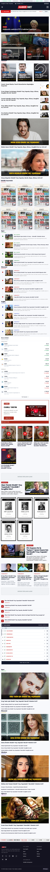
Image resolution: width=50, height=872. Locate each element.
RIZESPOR (8, 659)
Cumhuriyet (5, 482)
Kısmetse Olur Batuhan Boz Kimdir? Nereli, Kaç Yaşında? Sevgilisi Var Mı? (18, 833)
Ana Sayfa (25, 849)
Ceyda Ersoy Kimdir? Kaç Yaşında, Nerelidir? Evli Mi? (18, 605)
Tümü (46, 11)
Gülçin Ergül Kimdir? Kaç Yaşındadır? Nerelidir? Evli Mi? (14, 745)
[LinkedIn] (2, 859)
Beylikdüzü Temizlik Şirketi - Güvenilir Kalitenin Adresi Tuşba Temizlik (18, 789)
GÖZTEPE (8, 643)
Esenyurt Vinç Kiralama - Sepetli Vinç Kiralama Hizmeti (14, 787)
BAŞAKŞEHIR (9, 646)
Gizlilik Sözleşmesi (27, 862)
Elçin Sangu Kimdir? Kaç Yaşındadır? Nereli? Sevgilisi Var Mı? (15, 830)
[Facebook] (2, 856)
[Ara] (47, 7)
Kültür (24, 856)
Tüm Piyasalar (24, 396)
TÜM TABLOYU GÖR (24, 662)
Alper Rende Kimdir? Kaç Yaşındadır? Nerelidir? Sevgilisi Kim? (11, 487)
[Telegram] (6, 859)
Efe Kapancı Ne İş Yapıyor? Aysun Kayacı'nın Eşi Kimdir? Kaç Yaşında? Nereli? (37, 551)
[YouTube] (13, 856)
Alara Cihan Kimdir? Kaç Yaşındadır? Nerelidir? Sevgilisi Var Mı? (16, 791)
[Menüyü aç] (2, 7)
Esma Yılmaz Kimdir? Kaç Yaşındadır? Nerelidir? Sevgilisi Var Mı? (16, 748)
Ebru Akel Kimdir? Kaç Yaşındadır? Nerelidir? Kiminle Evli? (20, 600)
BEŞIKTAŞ (8, 640)
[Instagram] (9, 856)
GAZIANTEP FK (9, 656)
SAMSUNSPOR (9, 649)
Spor (24, 851)
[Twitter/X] (6, 856)
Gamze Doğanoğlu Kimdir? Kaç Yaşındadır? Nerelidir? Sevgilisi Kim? (17, 706)
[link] (35, 1)
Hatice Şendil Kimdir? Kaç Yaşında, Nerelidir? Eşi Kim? (19, 610)
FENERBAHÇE (9, 634)
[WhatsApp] (16, 856)
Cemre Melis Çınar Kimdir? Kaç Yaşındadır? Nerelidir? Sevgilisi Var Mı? (18, 709)
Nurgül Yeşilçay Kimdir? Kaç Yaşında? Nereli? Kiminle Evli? (15, 704)
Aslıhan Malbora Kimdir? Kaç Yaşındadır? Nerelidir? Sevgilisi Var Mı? (17, 750)
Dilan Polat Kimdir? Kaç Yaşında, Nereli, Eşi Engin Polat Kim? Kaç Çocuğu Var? (25, 615)
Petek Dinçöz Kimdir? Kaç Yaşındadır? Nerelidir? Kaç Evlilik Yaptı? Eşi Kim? (19, 828)
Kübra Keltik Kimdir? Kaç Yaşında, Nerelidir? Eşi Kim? (18, 619)
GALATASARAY (10, 630)
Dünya (24, 853)
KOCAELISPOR (9, 653)
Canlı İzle (8, 418)
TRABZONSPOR (9, 637)
